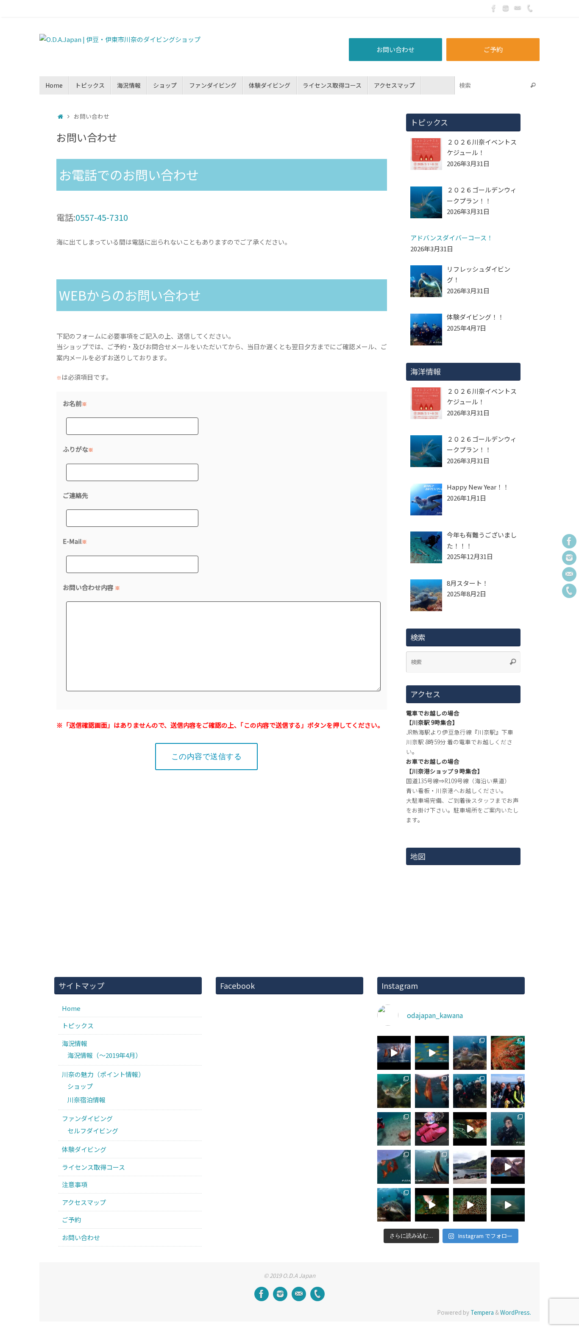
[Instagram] (506, 8)
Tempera (482, 1312)
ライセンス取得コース (93, 1167)
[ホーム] (60, 116)
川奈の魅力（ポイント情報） (103, 1074)
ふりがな (75, 449)
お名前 (72, 403)
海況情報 (74, 1043)
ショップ (80, 1086)
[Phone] (529, 8)
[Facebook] (494, 8)
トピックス (78, 1025)
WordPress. (515, 1312)
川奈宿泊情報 (86, 1099)
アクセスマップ (84, 1202)
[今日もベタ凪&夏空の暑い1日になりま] (508, 1091)
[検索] (533, 85)
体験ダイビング (84, 1149)
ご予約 (493, 49)
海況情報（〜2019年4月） (104, 1055)
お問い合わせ (395, 49)
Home (71, 1008)
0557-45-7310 (101, 217)
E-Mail (72, 541)
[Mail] (517, 8)
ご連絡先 (75, 495)
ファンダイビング (87, 1118)
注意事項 (74, 1184)
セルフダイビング (92, 1130)
